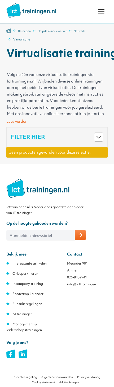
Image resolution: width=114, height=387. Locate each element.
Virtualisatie (21, 39)
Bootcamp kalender (27, 293)
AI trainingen (22, 314)
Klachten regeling (25, 377)
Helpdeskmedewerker (52, 31)
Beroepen (24, 31)
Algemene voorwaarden (57, 377)
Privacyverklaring (88, 377)
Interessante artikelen (29, 263)
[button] (57, 137)
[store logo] (31, 10)
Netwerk (79, 31)
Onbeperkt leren (25, 273)
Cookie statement (43, 382)
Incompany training (27, 283)
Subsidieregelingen (27, 304)
